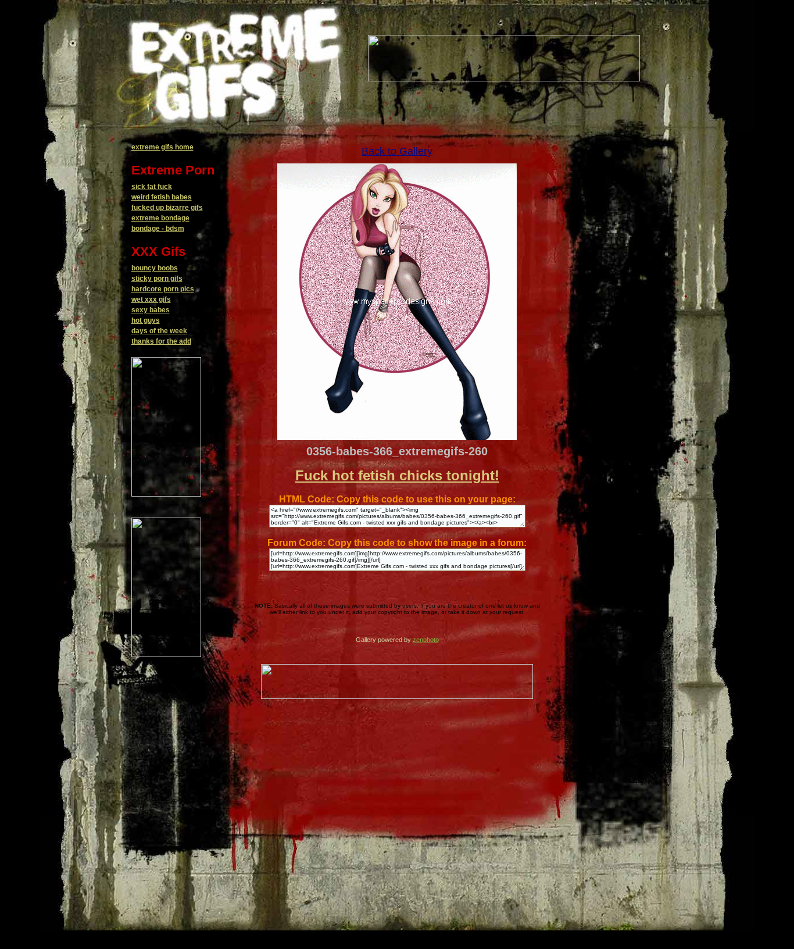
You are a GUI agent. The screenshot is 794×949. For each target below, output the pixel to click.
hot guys (145, 320)
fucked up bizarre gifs (167, 208)
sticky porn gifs (157, 278)
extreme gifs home (162, 147)
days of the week (159, 331)
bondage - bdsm (157, 228)
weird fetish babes (161, 197)
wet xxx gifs (151, 299)
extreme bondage (160, 218)
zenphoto (426, 639)
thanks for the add (161, 341)
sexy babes (150, 310)
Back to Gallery (397, 151)
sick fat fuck (151, 187)
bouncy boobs (154, 268)
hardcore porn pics (162, 289)
